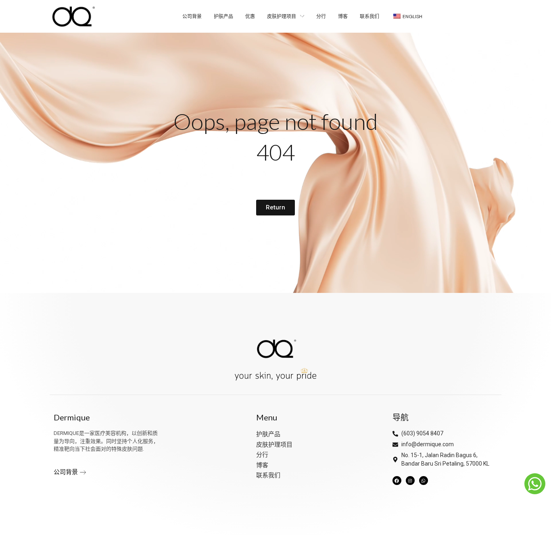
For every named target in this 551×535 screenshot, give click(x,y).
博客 (262, 465)
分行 (262, 454)
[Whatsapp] (423, 480)
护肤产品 (268, 434)
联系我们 (268, 475)
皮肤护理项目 (274, 444)
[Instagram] (410, 480)
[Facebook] (396, 480)
